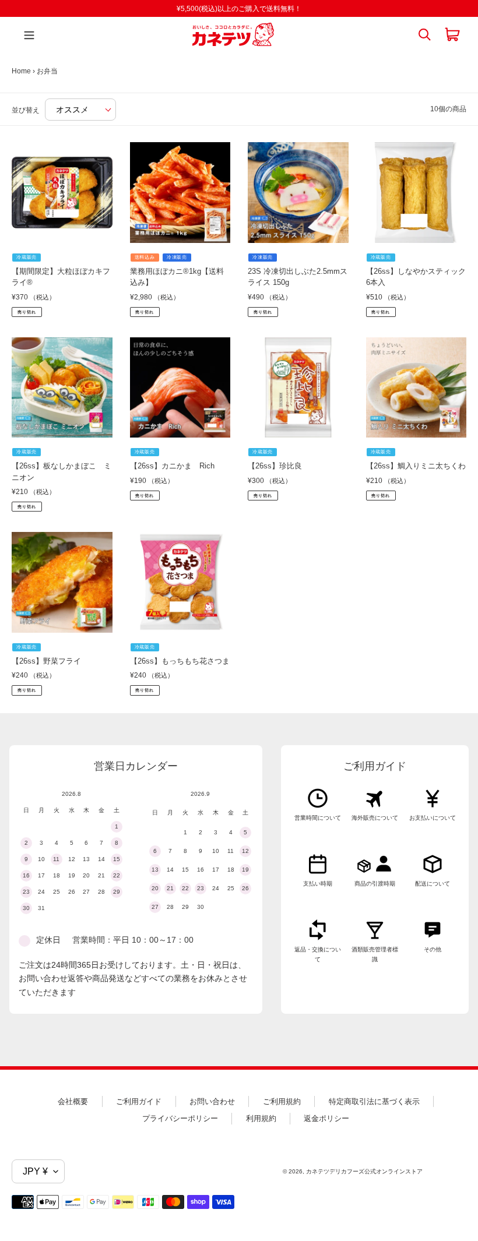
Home (21, 71)
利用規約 (261, 1118)
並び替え (26, 110)
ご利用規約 (282, 1101)
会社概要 (73, 1101)
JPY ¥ (35, 1171)
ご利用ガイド (138, 1101)
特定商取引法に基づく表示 (374, 1101)
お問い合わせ (212, 1101)
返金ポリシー (326, 1118)
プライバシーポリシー (180, 1118)
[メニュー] (26, 34)
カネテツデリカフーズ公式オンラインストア (364, 1171)
